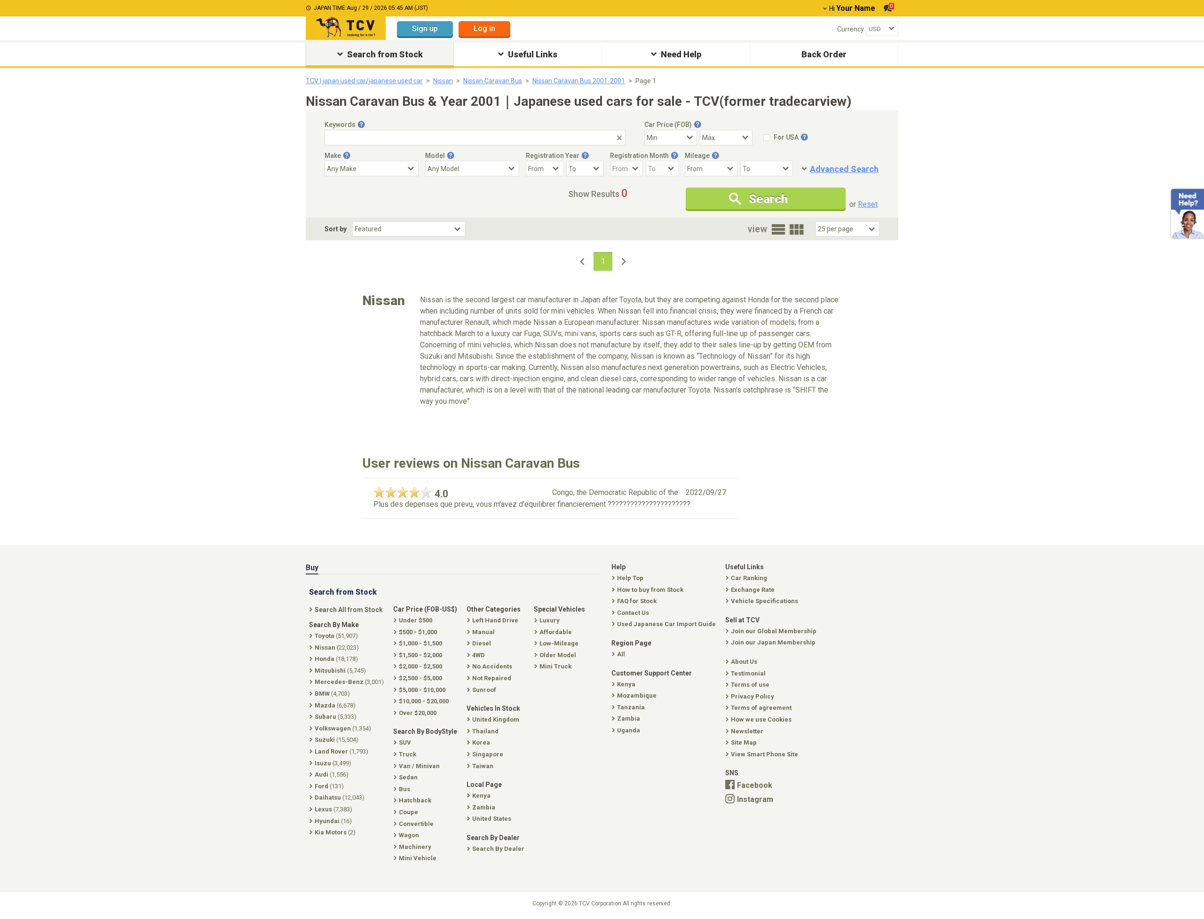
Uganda (628, 730)
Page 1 (645, 81)
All (621, 654)
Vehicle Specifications (764, 601)
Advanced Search (844, 169)
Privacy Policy (752, 696)
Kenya (626, 684)
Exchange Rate (753, 589)
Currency (850, 29)
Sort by (336, 229)
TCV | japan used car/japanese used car (364, 81)
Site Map (744, 742)
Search (768, 199)
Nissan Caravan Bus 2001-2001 (578, 81)
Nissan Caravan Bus (492, 81)
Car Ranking (749, 577)
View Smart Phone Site (764, 754)
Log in (484, 28)
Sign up (425, 28)
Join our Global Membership (773, 631)
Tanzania (631, 707)
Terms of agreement (761, 707)
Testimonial (748, 673)
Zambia (628, 718)
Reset (868, 204)
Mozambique (637, 695)
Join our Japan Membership (773, 642)
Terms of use (750, 684)
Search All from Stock (349, 609)
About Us (744, 661)
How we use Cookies (761, 719)
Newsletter (747, 731)
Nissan (443, 81)
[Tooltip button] (361, 124)
